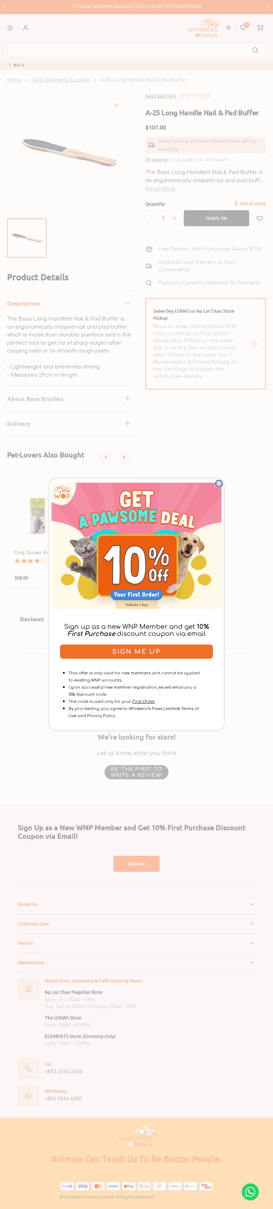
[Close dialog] (219, 483)
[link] (136, 546)
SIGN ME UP (136, 651)
